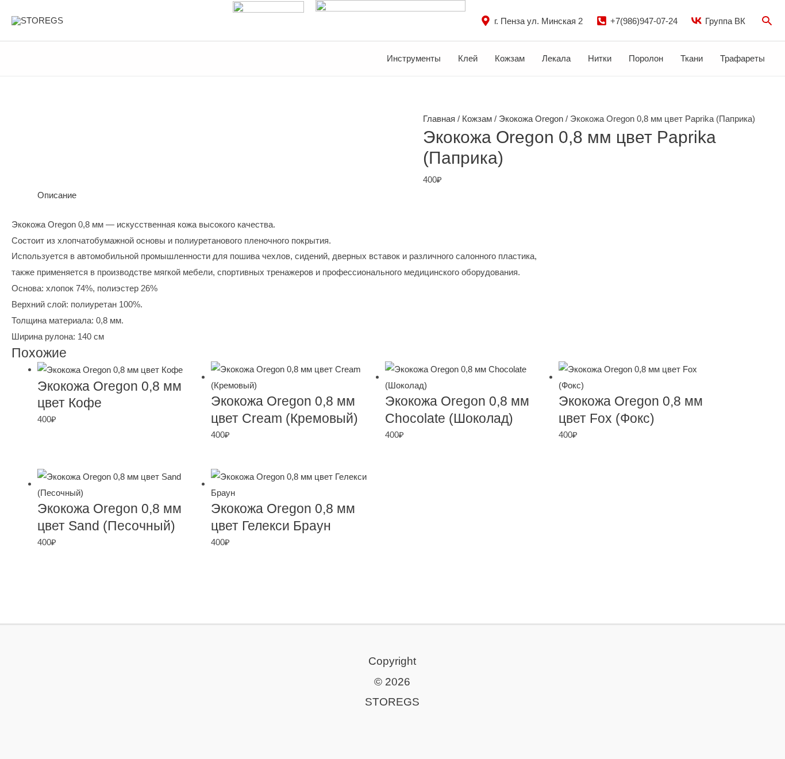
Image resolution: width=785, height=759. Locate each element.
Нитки (599, 58)
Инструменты (414, 58)
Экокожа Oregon (531, 119)
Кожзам (510, 58)
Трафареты (742, 58)
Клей (468, 58)
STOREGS (93, 20)
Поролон (646, 58)
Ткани (691, 58)
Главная (439, 119)
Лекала (556, 58)
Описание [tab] (56, 195)
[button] (767, 20)
